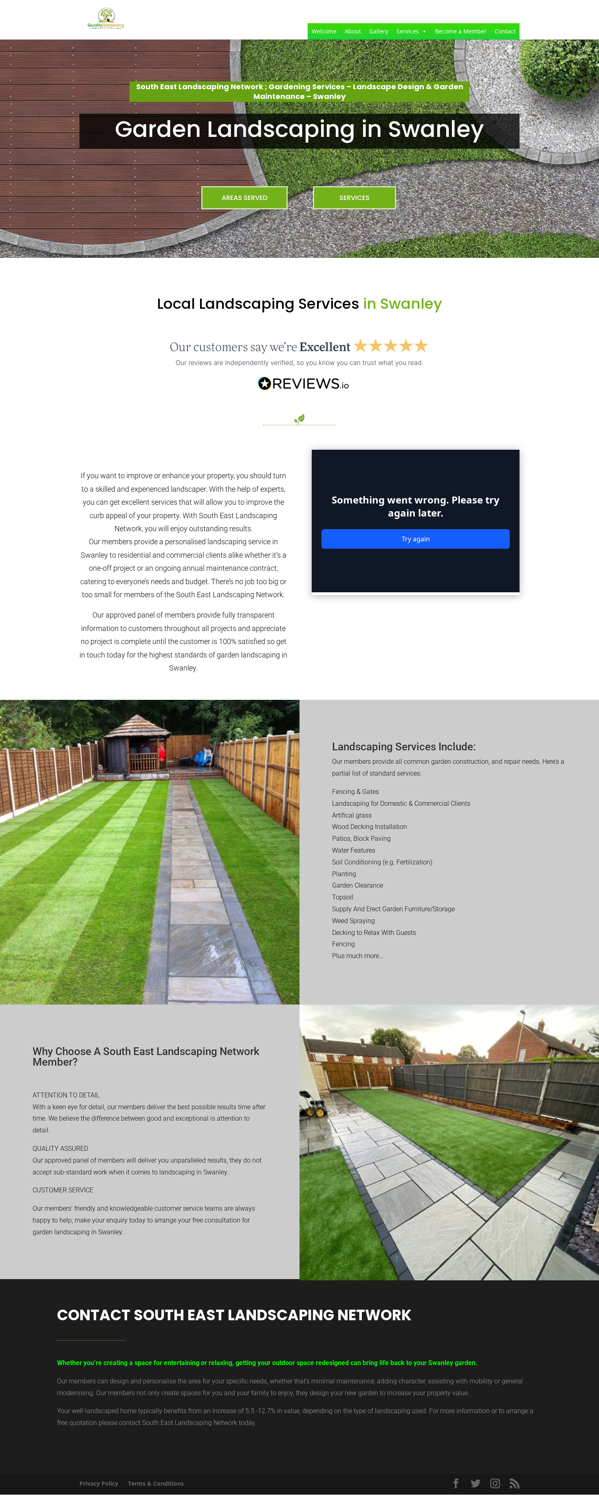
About (353, 31)
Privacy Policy (98, 1483)
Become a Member (461, 31)
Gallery (378, 31)
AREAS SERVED (244, 197)
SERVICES (354, 197)
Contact (505, 31)
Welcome (324, 31)
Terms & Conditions (156, 1483)
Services (407, 31)
